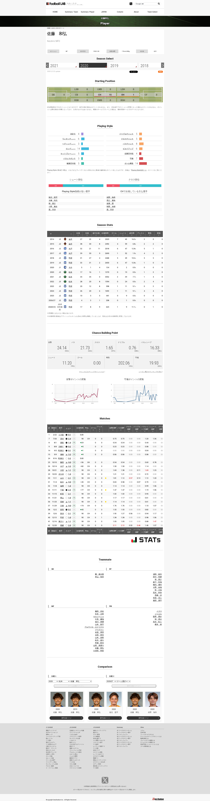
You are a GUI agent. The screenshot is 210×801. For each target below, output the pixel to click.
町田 (62, 494)
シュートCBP (152, 428)
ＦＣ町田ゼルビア (51, 744)
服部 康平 (157, 600)
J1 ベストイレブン (122, 734)
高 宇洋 (52, 210)
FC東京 (61, 451)
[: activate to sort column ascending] (57, 234)
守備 (131, 158)
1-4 (69, 443)
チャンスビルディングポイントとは (91, 372)
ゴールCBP (160, 428)
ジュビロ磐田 (73, 756)
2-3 (69, 490)
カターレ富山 (73, 754)
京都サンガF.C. (50, 754)
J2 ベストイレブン (122, 740)
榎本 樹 (158, 624)
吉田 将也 (99, 635)
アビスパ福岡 (50, 766)
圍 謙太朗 (99, 574)
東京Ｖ (61, 521)
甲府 (70, 258)
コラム (142, 730)
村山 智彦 (99, 577)
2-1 (69, 478)
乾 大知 (158, 590)
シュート (122, 233)
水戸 (70, 249)
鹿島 (62, 443)
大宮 (62, 470)
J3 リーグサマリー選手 (123, 744)
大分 (70, 267)
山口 (62, 478)
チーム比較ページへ (76, 686)
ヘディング (68, 144)
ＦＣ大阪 (95, 748)
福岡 (62, 486)
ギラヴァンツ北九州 (99, 762)
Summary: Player (87, 12)
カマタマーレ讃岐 (98, 756)
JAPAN (104, 12)
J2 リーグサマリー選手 (123, 738)
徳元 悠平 (53, 197)
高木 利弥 (157, 593)
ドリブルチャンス (126, 134)
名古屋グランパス (51, 752)
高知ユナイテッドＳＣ (99, 760)
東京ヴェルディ (50, 742)
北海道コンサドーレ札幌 (77, 730)
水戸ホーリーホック (52, 732)
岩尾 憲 (110, 203)
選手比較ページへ (134, 686)
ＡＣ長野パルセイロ (99, 740)
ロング (70, 149)
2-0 (69, 525)
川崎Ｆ (61, 447)
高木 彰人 (157, 622)
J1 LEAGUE (49, 727)
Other (142, 727)
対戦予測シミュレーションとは (149, 744)
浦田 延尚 (157, 574)
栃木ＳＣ (95, 732)
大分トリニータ (74, 766)
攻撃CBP (112, 428)
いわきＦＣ (73, 740)
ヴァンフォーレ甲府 (75, 750)
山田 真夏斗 (98, 645)
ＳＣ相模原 (96, 736)
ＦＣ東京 (48, 740)
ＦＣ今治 (72, 762)
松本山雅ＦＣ (97, 738)
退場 (158, 233)
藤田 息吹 (99, 611)
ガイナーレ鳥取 (97, 752)
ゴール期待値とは (145, 746)
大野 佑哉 (157, 587)
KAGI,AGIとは (144, 738)
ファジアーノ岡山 (51, 762)
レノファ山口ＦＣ (98, 754)
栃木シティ (73, 742)
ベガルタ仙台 (73, 734)
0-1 (69, 435)
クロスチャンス (127, 139)
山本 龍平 (99, 624)
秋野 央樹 (111, 207)
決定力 (72, 134)
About (136, 12)
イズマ (159, 611)
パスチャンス (128, 144)
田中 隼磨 (157, 577)
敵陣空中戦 (71, 163)
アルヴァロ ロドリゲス (94, 627)
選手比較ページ (66, 718)
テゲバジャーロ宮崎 (75, 768)
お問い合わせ (121, 786)
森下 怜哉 (157, 582)
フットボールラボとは (147, 734)
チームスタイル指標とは (147, 742)
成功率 (131, 233)
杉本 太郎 (99, 614)
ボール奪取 (129, 163)
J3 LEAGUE (96, 727)
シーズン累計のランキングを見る (150, 372)
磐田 (62, 462)
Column (120, 12)
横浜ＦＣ (72, 746)
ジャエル (158, 614)
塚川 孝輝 (99, 622)
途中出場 (96, 233)
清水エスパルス (50, 750)
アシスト (140, 233)
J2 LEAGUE (73, 727)
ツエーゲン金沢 (97, 742)
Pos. (87, 428)
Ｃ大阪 (61, 435)
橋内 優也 (157, 585)
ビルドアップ (128, 149)
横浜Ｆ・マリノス (51, 748)
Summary (120, 727)
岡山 (62, 498)
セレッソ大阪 (50, 758)
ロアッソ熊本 (97, 764)
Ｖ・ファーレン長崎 (52, 768)
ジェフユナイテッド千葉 (53, 736)
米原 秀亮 (99, 632)
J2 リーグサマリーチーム (124, 736)
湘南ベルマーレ (74, 748)
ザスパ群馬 (96, 734)
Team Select (152, 12)
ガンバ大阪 (49, 756)
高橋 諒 (158, 595)
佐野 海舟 (111, 197)
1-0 (69, 474)
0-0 (69, 462)
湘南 (62, 454)
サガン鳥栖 (73, 764)
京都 (62, 506)
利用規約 (87, 786)
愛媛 (62, 525)
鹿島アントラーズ (51, 730)
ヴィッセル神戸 (50, 760)
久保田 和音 (98, 651)
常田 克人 (157, 598)
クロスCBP (128, 428)
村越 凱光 (99, 643)
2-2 (69, 454)
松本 (70, 272)
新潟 (62, 514)
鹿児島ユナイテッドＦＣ (100, 766)
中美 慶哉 (99, 619)
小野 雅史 (53, 207)
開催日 (54, 428)
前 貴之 (52, 203)
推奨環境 (93, 786)
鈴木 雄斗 (99, 640)
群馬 (62, 510)
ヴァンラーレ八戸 (75, 732)
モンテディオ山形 (75, 738)
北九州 (61, 474)
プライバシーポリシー (103, 786)
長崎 (62, 502)
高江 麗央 (111, 200)
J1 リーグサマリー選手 (123, 732)
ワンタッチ (68, 139)
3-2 (69, 458)
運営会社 (113, 786)
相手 (60, 428)
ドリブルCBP (136, 428)
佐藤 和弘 (99, 648)
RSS (160, 72)
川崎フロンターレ (51, 746)
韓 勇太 (158, 619)
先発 (87, 233)
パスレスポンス (69, 158)
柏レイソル (49, 738)
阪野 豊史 (157, 617)
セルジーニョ (98, 617)
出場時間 (105, 233)
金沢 (70, 239)
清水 (62, 439)
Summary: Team (71, 12)
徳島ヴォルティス (75, 760)
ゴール (114, 233)
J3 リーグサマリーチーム (124, 742)
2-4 (69, 439)
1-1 (69, 470)
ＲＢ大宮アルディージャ (77, 744)
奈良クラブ (96, 750)
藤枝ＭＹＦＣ (73, 758)
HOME (55, 12)
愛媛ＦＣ (95, 758)
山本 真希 (99, 638)
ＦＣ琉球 (95, 768)
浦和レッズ (49, 734)
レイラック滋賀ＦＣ (99, 746)
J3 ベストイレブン (122, 746)
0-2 (69, 447)
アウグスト (99, 630)
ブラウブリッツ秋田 (75, 736)
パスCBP (120, 428)
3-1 (69, 514)
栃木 (62, 482)
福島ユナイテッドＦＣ (99, 730)
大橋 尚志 (53, 200)
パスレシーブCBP (144, 428)
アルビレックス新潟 (75, 752)
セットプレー (68, 154)
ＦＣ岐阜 (95, 744)
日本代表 (143, 732)
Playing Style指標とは (138, 170)
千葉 (62, 490)
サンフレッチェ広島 (52, 764)
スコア (68, 429)
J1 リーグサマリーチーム (124, 730)
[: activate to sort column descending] (51, 234)
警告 (149, 233)
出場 (78, 233)
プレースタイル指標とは (147, 740)
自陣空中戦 (129, 154)
